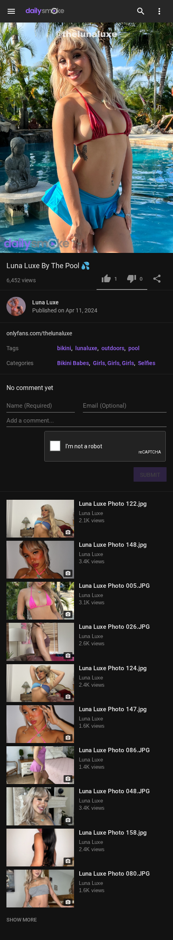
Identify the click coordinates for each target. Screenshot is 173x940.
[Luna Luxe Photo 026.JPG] (40, 642)
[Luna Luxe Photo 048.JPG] (40, 806)
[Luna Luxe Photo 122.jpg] (40, 519)
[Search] (141, 11)
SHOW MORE (21, 919)
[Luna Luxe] (19, 306)
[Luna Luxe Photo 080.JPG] (40, 888)
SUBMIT (150, 475)
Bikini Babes (73, 363)
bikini (64, 348)
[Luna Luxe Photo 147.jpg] (40, 724)
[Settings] (159, 11)
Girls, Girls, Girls (113, 363)
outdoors (112, 348)
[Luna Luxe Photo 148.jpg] (40, 560)
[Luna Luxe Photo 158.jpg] (40, 847)
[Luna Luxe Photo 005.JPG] (40, 601)
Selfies (146, 363)
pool (134, 348)
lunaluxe (86, 348)
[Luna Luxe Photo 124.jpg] (40, 683)
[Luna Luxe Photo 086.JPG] (40, 765)
